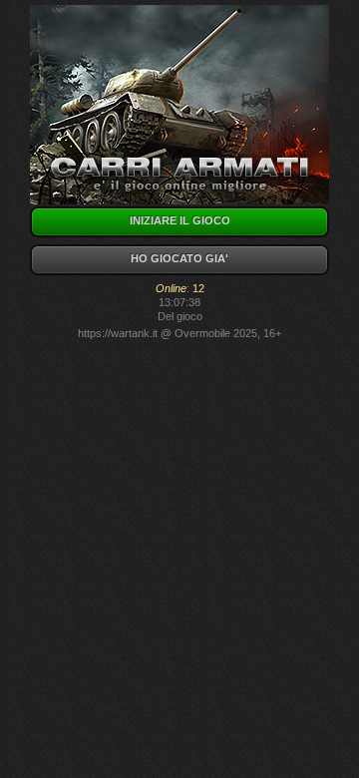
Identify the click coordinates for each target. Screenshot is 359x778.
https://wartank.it (118, 333)
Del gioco (180, 316)
